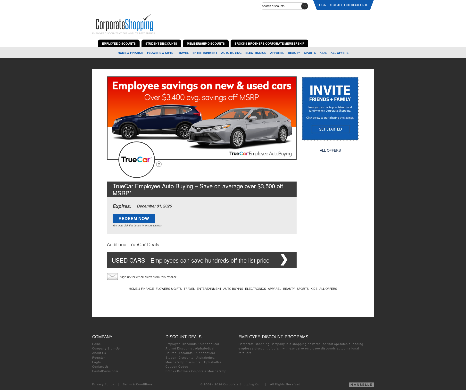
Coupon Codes (177, 366)
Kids (323, 52)
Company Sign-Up (106, 348)
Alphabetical (209, 344)
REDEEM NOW (133, 218)
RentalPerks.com (105, 371)
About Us (99, 353)
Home (96, 344)
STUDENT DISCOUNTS (161, 43)
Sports (310, 52)
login (321, 5)
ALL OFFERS (340, 52)
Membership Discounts (183, 362)
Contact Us (100, 366)
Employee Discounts (181, 344)
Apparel (277, 52)
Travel (183, 52)
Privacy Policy (103, 384)
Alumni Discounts (179, 348)
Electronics (255, 52)
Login (96, 362)
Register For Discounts (348, 5)
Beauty (294, 52)
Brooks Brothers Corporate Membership (196, 371)
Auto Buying (231, 52)
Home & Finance (130, 52)
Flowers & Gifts (160, 52)
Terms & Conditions (138, 384)
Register (98, 357)
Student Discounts (179, 357)
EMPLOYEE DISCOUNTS (119, 43)
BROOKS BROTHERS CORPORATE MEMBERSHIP (269, 43)
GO (305, 6)
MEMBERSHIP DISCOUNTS (206, 43)
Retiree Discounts (179, 353)
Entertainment (204, 52)
